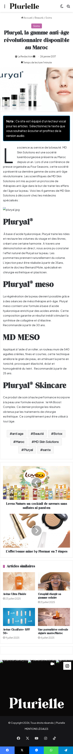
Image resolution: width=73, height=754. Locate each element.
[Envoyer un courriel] (34, 56)
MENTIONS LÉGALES (36, 728)
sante (47, 450)
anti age (17, 434)
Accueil (27, 17)
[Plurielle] (24, 6)
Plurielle (60, 722)
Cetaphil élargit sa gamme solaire (49, 596)
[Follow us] (67, 665)
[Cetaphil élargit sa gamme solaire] (54, 581)
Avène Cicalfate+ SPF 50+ (16, 631)
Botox (58, 434)
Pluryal (28, 450)
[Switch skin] (62, 7)
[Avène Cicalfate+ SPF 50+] (19, 617)
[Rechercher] (68, 7)
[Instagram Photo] (14, 674)
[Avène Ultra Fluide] (19, 581)
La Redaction (25, 56)
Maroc (20, 442)
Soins (48, 17)
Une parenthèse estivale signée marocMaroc (53, 631)
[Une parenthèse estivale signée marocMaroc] (54, 617)
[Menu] (5, 7)
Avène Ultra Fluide (14, 594)
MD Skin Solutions (46, 442)
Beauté (39, 17)
